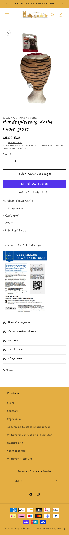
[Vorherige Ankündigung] (6, 4)
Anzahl (7, 154)
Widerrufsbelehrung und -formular (29, 435)
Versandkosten (15, 142)
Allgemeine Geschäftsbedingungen (29, 427)
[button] (7, 15)
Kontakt (12, 411)
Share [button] (10, 370)
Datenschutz (15, 443)
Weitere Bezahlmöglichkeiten (34, 192)
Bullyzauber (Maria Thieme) (29, 528)
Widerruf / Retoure (19, 459)
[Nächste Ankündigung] (62, 4)
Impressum (14, 419)
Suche (11, 403)
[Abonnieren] (56, 481)
